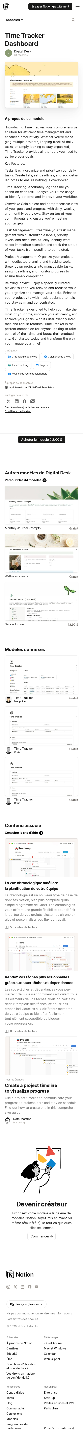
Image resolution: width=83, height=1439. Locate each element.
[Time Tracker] (41, 674)
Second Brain (14, 624)
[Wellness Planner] (41, 553)
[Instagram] (8, 1287)
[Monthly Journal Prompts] (41, 505)
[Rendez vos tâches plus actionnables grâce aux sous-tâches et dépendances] (41, 952)
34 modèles (21, 55)
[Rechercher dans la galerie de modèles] (73, 20)
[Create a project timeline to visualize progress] (41, 1056)
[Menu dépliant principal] (77, 6)
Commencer (41, 1236)
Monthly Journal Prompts (23, 528)
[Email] (33, 401)
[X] (8, 401)
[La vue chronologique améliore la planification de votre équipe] (41, 857)
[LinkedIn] (16, 401)
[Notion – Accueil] (6, 6)
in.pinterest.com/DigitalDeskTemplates (31, 387)
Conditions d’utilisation (18, 411)
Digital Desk (22, 51)
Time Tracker (23, 698)
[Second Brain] (41, 601)
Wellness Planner (17, 576)
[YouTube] (36, 1287)
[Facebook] (24, 401)
